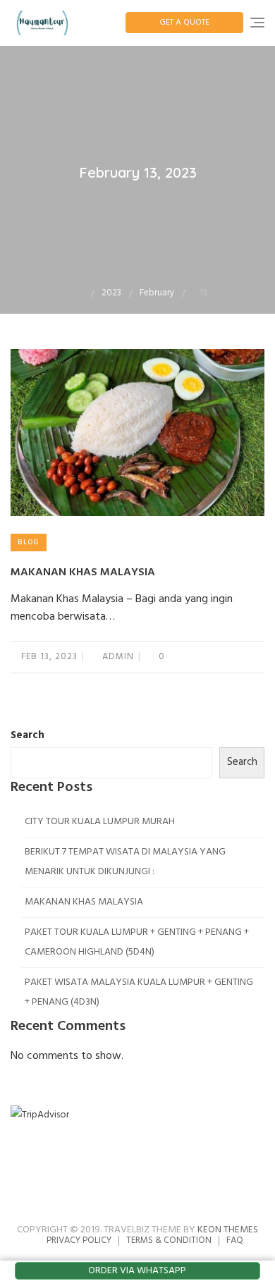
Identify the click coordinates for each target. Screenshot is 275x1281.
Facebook (122, 1183)
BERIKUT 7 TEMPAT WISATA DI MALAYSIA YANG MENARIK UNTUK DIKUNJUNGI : (125, 862)
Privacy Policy (79, 1240)
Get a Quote (184, 23)
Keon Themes (227, 1230)
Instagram (153, 1183)
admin (116, 656)
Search (27, 736)
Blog (28, 542)
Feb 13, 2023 (49, 656)
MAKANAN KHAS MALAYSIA (83, 572)
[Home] (80, 293)
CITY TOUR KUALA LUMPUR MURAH (100, 822)
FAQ (234, 1240)
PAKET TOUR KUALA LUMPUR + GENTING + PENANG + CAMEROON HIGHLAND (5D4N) (137, 942)
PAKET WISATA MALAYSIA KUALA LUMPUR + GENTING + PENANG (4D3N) (139, 992)
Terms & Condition (169, 1240)
